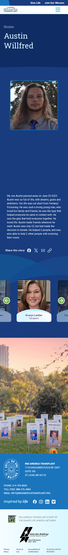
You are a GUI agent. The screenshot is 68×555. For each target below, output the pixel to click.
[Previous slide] (6, 300)
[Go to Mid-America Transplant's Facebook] (35, 502)
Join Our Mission (54, 3)
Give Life (35, 3)
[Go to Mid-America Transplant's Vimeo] (54, 502)
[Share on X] (36, 250)
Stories (9, 27)
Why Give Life (25, 413)
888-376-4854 (23, 489)
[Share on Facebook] (29, 250)
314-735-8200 (19, 485)
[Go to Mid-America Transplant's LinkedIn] (47, 502)
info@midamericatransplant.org (30, 493)
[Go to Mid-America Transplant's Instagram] (41, 502)
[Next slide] (61, 300)
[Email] (43, 250)
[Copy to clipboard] (50, 250)
